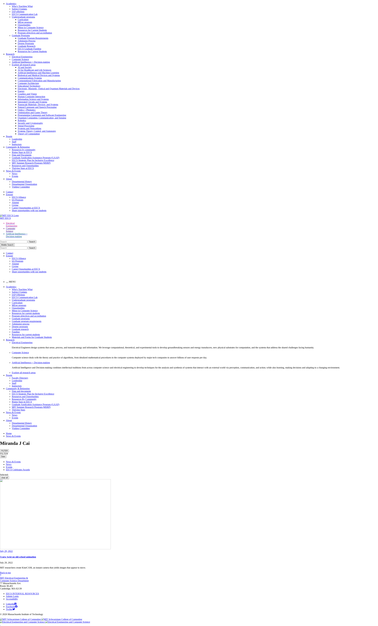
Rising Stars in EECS (22, 152)
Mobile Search (7, 245)
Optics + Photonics (26, 110)
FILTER (4, 451)
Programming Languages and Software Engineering (42, 115)
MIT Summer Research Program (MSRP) (31, 163)
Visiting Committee (21, 187)
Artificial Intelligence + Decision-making (31, 62)
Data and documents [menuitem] (21, 391)
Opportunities (24, 25)
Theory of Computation (29, 133)
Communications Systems (30, 78)
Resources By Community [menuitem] (24, 399)
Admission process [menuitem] (20, 324)
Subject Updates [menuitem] (19, 292)
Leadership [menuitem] (17, 380)
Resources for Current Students (32, 30)
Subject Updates (19, 9)
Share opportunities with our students (29, 210)
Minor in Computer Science (31, 27)
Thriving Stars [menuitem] (18, 410)
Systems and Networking (29, 128)
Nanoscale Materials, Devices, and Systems (38, 104)
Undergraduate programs (23, 17)
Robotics (22, 120)
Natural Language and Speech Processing (37, 107)
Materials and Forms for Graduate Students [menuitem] (32, 337)
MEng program (25, 22)
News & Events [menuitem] (13, 412)
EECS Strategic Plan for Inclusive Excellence (33, 160)
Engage (9, 194)
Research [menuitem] (10, 340)
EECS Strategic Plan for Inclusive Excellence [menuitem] (33, 394)
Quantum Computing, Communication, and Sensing (42, 118)
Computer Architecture (28, 83)
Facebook (10, 606)
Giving (15, 205)
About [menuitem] (9, 420)
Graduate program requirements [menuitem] (26, 321)
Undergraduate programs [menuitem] (23, 300)
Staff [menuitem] (14, 383)
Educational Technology (29, 86)
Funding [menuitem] (16, 332)
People (9, 136)
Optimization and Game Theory (32, 112)
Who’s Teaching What (22, 6)
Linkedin (10, 604)
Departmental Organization (24, 184)
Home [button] (9, 433)
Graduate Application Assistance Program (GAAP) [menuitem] (35, 404)
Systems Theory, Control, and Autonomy (37, 131)
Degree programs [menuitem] (20, 326)
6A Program (17, 200)
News (14, 173)
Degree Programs (26, 43)
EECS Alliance (19, 197)
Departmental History (22, 181)
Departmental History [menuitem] (22, 423)
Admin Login (12, 596)
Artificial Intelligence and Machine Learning (38, 72)
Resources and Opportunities (25, 165)
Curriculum (23, 19)
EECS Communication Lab (25, 14)
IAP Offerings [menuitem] (18, 294)
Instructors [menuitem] (17, 386)
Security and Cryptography (30, 123)
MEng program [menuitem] (19, 305)
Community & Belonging (18, 147)
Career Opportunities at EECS (26, 208)
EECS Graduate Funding (29, 49)
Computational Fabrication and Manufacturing (39, 80)
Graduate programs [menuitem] (21, 318)
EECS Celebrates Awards (18, 469)
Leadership (17, 139)
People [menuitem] (9, 375)
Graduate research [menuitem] (20, 329)
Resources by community (23, 149)
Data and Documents (21, 155)
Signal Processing (26, 126)
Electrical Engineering (22, 56)
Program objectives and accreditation (35, 33)
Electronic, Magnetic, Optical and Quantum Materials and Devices (49, 88)
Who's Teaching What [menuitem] (22, 289)
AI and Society (25, 67)
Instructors (17, 144)
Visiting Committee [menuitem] (21, 428)
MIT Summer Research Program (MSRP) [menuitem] (31, 407)
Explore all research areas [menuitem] (24, 372)
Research (10, 54)
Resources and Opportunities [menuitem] (25, 396)
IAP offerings (18, 11)
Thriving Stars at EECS (23, 168)
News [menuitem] (14, 415)
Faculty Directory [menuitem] (20, 378)
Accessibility (12, 599)
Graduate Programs (21, 35)
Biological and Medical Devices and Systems (39, 75)
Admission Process (26, 41)
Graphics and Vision (27, 94)
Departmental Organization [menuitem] (24, 425)
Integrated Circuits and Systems (32, 102)
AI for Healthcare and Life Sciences (34, 70)
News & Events (13, 171)
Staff (14, 141)
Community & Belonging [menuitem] (18, 388)
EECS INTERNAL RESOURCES (22, 593)
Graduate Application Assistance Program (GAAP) (35, 157)
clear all (4, 478)
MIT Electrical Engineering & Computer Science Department (14, 579)
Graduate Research (26, 46)
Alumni (15, 202)
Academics (11, 3)
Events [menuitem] (15, 417)
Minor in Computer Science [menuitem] (25, 310)
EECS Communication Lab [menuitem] (25, 297)
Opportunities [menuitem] (18, 308)
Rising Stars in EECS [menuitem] (22, 402)
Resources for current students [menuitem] (26, 313)
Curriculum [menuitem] (17, 302)
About (9, 179)
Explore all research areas (24, 64)
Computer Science (20, 59)
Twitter (9, 609)
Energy (21, 91)
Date (3, 456)
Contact (9, 192)
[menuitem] (195, 342)
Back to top (5, 572)
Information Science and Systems (33, 99)
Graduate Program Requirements (33, 38)
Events (15, 176)
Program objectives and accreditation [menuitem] (29, 316)
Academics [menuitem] (11, 286)
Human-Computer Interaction (31, 96)
